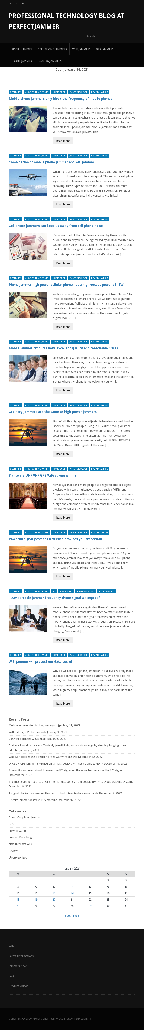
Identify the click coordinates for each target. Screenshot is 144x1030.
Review (13, 851)
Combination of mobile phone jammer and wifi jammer (51, 162)
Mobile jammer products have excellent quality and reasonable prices (63, 348)
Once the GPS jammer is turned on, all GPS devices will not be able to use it (56, 763)
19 (36, 899)
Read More (63, 141)
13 (53, 893)
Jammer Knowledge (78, 92)
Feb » (76, 915)
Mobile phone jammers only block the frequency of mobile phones (60, 99)
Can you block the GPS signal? (27, 738)
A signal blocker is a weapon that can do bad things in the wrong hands (53, 793)
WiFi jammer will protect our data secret (41, 661)
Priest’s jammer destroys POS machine (33, 800)
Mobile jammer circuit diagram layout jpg (35, 725)
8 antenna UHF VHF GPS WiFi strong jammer (43, 475)
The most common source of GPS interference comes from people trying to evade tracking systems (71, 781)
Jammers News (18, 966)
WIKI (12, 946)
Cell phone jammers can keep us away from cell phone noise (56, 226)
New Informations (99, 92)
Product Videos (18, 986)
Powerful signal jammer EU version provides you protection (55, 539)
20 (53, 899)
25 (17, 906)
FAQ (11, 976)
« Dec (67, 915)
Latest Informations (21, 956)
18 (17, 899)
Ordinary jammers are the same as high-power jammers (53, 412)
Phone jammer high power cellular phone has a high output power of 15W (66, 285)
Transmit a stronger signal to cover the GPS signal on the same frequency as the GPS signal (66, 770)
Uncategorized (18, 857)
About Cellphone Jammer (36, 92)
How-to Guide (58, 92)
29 (90, 906)
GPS (53, 591)
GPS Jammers (105, 49)
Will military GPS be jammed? (27, 732)
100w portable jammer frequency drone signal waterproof (54, 598)
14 (72, 893)
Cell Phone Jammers (52, 49)
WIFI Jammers (81, 49)
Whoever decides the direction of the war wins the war (43, 757)
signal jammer (22, 49)
